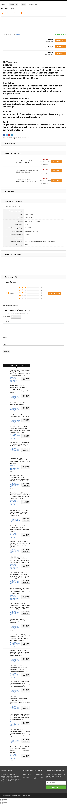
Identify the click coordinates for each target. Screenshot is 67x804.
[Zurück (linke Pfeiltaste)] (0, 800)
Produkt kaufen (26, 379)
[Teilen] (2, 799)
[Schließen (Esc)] (0, 799)
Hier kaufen (60, 40)
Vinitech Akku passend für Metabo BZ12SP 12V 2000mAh (26, 161)
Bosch (11, 506)
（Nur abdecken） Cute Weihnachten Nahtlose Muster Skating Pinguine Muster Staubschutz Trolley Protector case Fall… (20, 700)
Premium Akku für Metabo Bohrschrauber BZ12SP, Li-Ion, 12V (26, 180)
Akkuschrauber (13, 4)
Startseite (3, 4)
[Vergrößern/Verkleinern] (6, 799)
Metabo (23, 4)
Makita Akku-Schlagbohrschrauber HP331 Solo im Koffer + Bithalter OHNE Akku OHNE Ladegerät (19, 444)
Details (14, 381)
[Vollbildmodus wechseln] (4, 799)
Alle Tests (26, 777)
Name (5, 337)
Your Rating (6, 316)
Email (5, 344)
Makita (11, 454)
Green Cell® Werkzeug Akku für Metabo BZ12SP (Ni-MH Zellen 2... (27, 171)
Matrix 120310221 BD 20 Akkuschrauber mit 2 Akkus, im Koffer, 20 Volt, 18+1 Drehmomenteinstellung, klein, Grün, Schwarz (20, 389)
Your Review (7, 322)
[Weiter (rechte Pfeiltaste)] (2, 800)
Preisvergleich (27, 774)
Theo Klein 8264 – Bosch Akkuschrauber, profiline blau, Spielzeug (18, 620)
